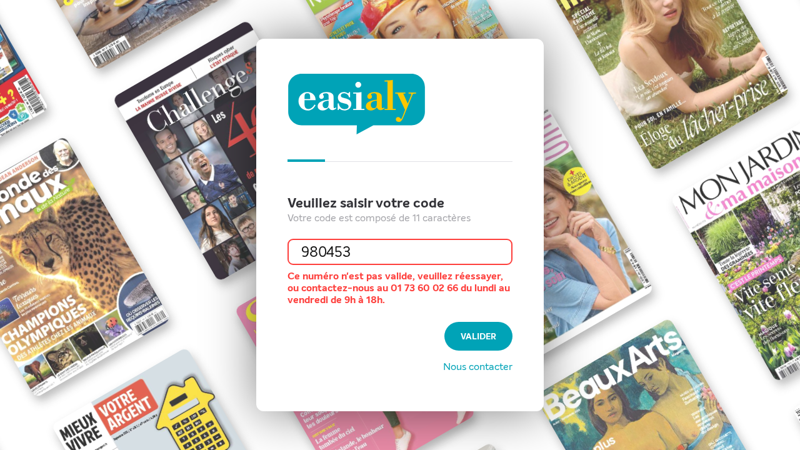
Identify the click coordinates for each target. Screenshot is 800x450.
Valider (478, 336)
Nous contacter (477, 366)
